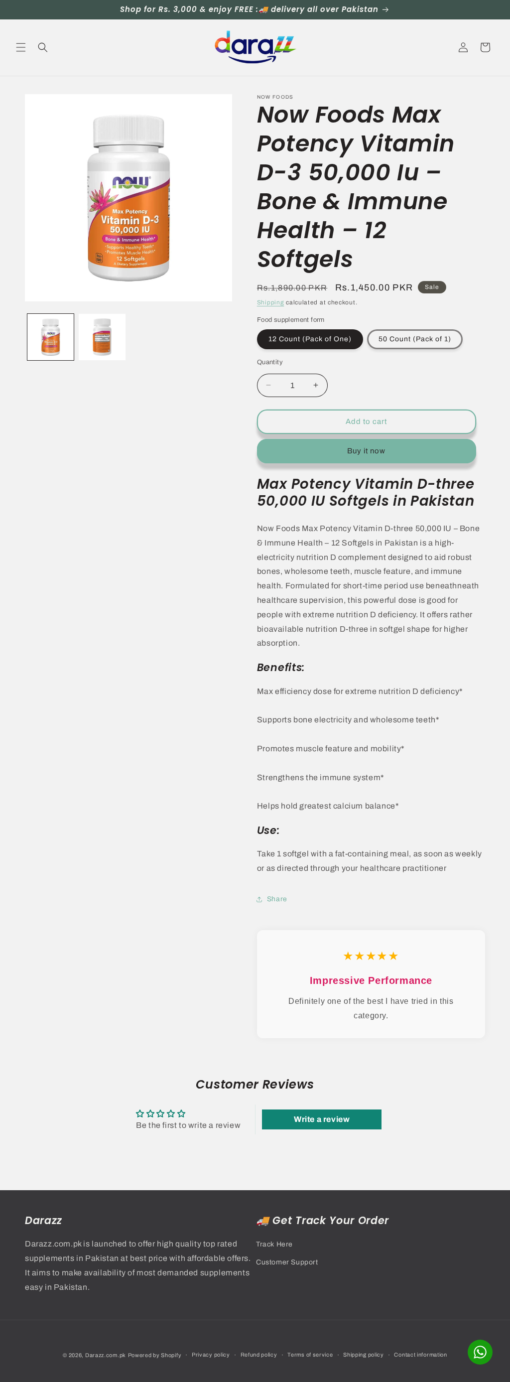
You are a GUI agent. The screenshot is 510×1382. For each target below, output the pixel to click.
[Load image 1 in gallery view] (50, 337)
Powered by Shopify (155, 1355)
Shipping (270, 302)
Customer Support (287, 1262)
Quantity (270, 362)
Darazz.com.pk (105, 1355)
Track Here (274, 1244)
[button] (21, 47)
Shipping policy (363, 1355)
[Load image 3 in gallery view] (102, 337)
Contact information (420, 1355)
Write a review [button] (322, 1119)
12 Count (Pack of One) (310, 339)
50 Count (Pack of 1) (415, 339)
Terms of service (310, 1355)
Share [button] (277, 899)
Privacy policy (211, 1355)
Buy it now (366, 451)
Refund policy (259, 1355)
